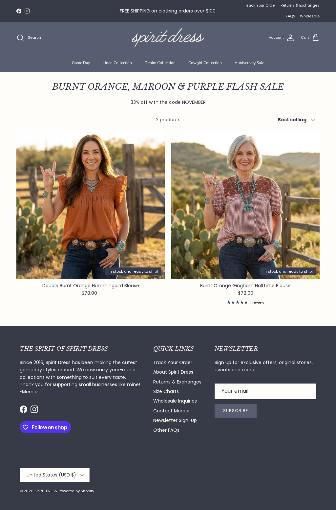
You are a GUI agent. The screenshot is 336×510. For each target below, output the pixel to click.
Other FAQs (166, 430)
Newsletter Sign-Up (175, 420)
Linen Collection (117, 62)
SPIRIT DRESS (45, 491)
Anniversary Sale (249, 62)
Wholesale (310, 16)
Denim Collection (160, 62)
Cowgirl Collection (205, 62)
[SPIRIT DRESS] (168, 37)
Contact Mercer (171, 410)
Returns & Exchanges (300, 5)
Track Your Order (260, 5)
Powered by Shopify (76, 491)
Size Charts (166, 391)
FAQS (290, 16)
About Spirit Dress (173, 372)
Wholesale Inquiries (175, 401)
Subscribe (235, 410)
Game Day (81, 62)
